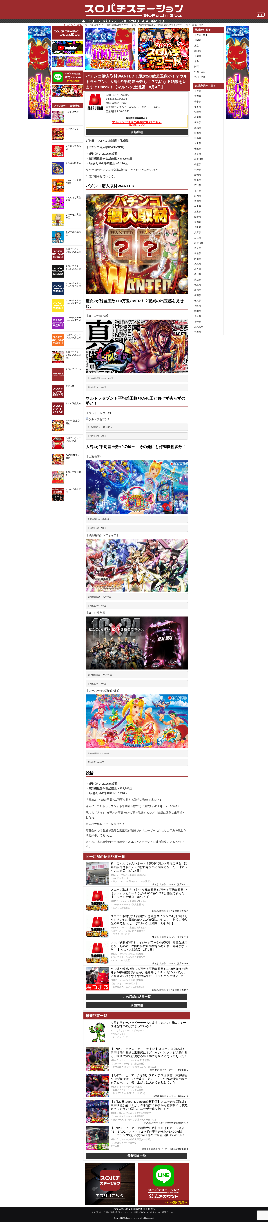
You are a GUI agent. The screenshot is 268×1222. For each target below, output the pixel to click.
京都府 (197, 222)
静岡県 (197, 195)
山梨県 (197, 164)
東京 (196, 45)
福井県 (197, 190)
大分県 (197, 316)
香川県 (197, 274)
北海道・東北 (200, 35)
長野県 (197, 169)
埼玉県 (197, 143)
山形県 (197, 117)
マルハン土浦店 (77, 25)
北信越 (197, 56)
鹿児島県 (198, 326)
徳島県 (197, 285)
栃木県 (197, 133)
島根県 (197, 253)
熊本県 (197, 311)
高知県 (197, 290)
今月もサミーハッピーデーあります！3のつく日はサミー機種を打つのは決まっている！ (148, 1024)
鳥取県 (197, 248)
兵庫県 (197, 232)
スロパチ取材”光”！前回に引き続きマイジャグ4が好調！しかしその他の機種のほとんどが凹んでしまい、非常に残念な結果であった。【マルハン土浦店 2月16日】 (149, 920)
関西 (196, 66)
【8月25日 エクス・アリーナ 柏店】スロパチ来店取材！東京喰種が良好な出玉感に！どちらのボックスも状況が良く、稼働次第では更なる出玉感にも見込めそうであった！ (149, 1052)
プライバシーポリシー (148, 1212)
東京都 (197, 154)
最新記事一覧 (136, 1156)
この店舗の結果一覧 (137, 996)
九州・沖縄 (199, 77)
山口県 (197, 269)
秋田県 (197, 107)
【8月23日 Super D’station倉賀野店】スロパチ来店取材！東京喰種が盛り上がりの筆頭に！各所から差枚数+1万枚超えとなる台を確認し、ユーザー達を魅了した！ (149, 1105)
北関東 (197, 40)
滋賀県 (197, 217)
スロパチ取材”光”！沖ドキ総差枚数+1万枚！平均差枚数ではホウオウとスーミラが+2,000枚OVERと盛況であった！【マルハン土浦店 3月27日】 (149, 893)
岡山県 (197, 258)
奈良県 (197, 237)
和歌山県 (198, 243)
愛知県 (197, 201)
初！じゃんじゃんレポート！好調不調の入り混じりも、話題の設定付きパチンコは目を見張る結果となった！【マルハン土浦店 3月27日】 (149, 867)
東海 (196, 61)
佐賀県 (197, 300)
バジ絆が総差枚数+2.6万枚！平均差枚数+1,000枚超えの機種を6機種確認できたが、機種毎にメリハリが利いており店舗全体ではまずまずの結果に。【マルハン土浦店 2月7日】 (149, 972)
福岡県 (197, 295)
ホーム (66, 25)
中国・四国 (199, 72)
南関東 (197, 51)
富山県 (197, 180)
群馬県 (197, 138)
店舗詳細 (137, 132)
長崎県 (197, 306)
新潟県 (197, 175)
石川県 (197, 185)
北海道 (197, 91)
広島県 (197, 264)
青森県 (197, 96)
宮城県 (197, 112)
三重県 (197, 211)
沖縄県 (197, 332)
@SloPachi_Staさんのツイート (67, 508)
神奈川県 (198, 159)
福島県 (197, 122)
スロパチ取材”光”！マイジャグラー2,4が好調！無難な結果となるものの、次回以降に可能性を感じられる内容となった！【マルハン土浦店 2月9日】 (149, 946)
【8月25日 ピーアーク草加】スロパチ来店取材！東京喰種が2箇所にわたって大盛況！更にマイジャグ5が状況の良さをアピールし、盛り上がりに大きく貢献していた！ (149, 1079)
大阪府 (197, 227)
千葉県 (197, 148)
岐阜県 (197, 206)
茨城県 (197, 127)
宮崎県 (197, 321)
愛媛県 (197, 279)
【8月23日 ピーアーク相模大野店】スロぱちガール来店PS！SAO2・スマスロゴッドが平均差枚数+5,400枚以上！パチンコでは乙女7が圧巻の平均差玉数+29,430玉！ (148, 1131)
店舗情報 (137, 1005)
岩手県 (197, 101)
